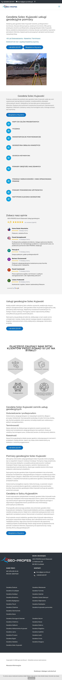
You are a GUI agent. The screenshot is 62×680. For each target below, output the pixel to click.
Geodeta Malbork (12, 625)
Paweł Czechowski (18, 269)
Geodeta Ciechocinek (13, 611)
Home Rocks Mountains (20, 228)
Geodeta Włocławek (39, 587)
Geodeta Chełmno (12, 622)
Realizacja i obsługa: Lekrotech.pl (45, 671)
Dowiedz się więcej (54, 676)
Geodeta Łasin (37, 635)
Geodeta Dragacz (38, 642)
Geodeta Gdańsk (37, 594)
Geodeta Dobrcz (37, 625)
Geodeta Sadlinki (38, 632)
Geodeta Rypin (11, 638)
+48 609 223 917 (14, 47)
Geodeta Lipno (11, 632)
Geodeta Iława (11, 614)
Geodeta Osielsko (12, 642)
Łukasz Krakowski (18, 279)
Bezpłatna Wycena (33, 47)
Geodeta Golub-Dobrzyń (40, 597)
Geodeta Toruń (11, 604)
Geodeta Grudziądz (12, 590)
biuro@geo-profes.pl (43, 572)
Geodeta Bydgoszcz (12, 600)
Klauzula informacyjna (13, 665)
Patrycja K (15, 249)
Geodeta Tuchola (38, 590)
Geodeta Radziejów (38, 604)
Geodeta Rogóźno (38, 628)
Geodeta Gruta (37, 638)
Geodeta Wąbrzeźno (39, 600)
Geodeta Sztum (37, 618)
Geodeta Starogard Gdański (15, 618)
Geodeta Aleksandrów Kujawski (16, 628)
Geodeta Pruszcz (11, 635)
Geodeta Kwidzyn (12, 594)
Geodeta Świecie (11, 587)
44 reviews (28, 222)
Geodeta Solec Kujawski (14, 645)
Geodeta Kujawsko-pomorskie (42, 607)
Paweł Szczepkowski (19, 237)
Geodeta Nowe (37, 622)
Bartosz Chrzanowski (19, 258)
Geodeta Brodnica (12, 597)
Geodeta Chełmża (12, 607)
